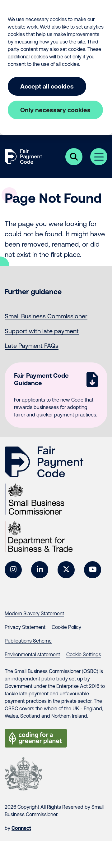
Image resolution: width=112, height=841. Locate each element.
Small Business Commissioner (46, 316)
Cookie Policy (66, 627)
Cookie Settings (83, 654)
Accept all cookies (47, 86)
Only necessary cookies (55, 109)
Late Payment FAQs (31, 345)
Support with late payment (42, 330)
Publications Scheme (28, 640)
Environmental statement (32, 654)
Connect (21, 828)
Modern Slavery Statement (34, 613)
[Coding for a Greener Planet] (36, 738)
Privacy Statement (25, 627)
